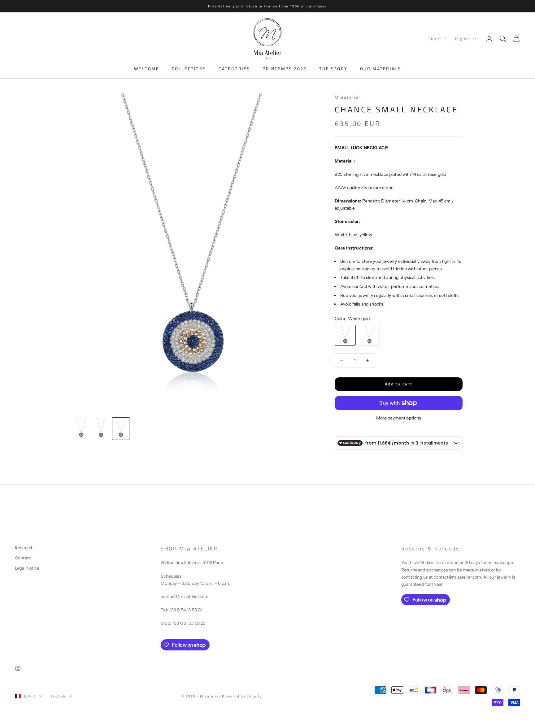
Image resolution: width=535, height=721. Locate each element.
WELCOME (146, 68)
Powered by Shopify (242, 696)
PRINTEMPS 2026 (285, 68)
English (462, 38)
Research (24, 547)
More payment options (398, 418)
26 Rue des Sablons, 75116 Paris (192, 562)
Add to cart (398, 384)
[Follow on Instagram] (18, 668)
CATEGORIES (234, 68)
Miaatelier (348, 97)
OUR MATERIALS (380, 68)
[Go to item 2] (101, 428)
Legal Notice (27, 568)
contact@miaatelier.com (184, 596)
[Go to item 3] (120, 428)
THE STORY (333, 68)
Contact (23, 558)
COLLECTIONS (189, 68)
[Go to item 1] (81, 428)
